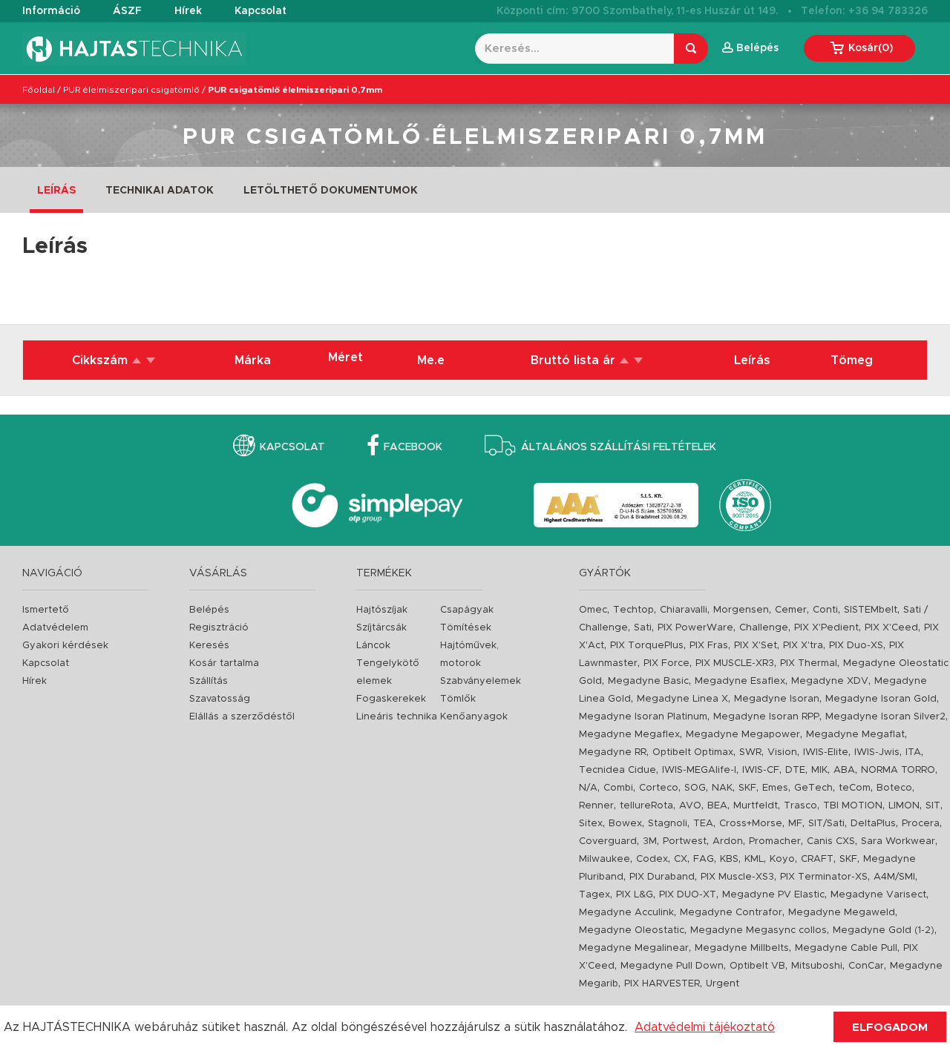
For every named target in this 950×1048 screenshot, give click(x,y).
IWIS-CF (760, 770)
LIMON (904, 806)
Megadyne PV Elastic (773, 895)
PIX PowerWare (695, 628)
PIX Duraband (662, 877)
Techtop (633, 610)
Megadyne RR (612, 752)
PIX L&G (634, 895)
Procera (921, 823)
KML (754, 859)
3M (650, 841)
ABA (844, 770)
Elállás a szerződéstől (242, 717)
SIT (933, 806)
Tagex (594, 895)
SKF (747, 788)
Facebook (413, 447)
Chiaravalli (683, 610)
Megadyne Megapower (743, 734)
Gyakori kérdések (65, 645)
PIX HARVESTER (662, 984)
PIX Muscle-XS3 (737, 877)
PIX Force (666, 663)
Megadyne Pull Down (672, 966)
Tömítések (465, 628)
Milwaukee (604, 859)
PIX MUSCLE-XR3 (734, 663)
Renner (596, 806)
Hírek (188, 11)
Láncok (373, 645)
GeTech (813, 788)
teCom (855, 788)
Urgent (722, 984)
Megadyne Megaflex (629, 734)
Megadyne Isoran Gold (881, 699)
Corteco (658, 788)
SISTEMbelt (870, 610)
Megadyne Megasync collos (758, 930)
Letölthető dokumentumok (330, 190)
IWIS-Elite (825, 752)
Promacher (775, 841)
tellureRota (646, 806)
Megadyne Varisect (878, 895)
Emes (775, 788)
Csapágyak (467, 610)
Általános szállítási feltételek (618, 447)
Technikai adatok (159, 190)
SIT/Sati (826, 823)
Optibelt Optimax (692, 752)
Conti (825, 610)
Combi (618, 788)
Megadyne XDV (829, 681)
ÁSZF (127, 11)
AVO (690, 806)
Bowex (625, 823)
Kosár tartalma (224, 663)
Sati (643, 628)
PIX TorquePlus (647, 645)
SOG (695, 788)
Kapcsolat (260, 11)
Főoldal (38, 89)
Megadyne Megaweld (841, 912)
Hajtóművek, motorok (469, 654)
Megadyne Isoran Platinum (643, 717)
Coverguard (608, 841)
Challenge (763, 628)
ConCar (866, 966)
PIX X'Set (755, 645)
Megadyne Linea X (682, 699)
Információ (51, 11)
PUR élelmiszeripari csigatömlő (131, 89)
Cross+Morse (750, 823)
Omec (593, 610)
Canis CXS (831, 841)
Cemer (791, 610)
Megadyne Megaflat (855, 734)
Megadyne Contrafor (731, 912)
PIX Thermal (808, 663)
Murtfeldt (755, 806)
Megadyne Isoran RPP (766, 717)
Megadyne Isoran (776, 699)
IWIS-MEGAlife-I (699, 770)
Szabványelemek (480, 681)
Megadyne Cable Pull (846, 948)
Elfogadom (890, 1027)
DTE (795, 770)
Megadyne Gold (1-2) (883, 930)
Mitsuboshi (816, 966)
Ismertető (45, 610)
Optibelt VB (757, 966)
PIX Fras (708, 645)
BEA (717, 806)
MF (795, 823)
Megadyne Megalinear (634, 948)
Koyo (782, 859)
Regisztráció (219, 628)
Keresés (209, 645)
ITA (913, 752)
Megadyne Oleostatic (631, 930)
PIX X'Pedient (826, 628)
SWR (750, 752)
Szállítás (208, 681)
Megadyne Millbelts (742, 948)
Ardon (727, 841)
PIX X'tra (803, 645)
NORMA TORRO (898, 770)
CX (680, 859)
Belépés (209, 610)
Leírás (56, 190)
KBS (729, 859)
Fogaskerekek (391, 699)
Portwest (685, 841)
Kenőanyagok (474, 717)
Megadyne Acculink (626, 912)
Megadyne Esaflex (740, 681)
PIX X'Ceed (891, 628)
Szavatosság (219, 699)
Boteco (894, 788)
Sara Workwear (898, 841)
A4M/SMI (894, 877)
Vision (782, 752)
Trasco (800, 806)
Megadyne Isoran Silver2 (885, 717)
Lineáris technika (396, 717)
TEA (703, 823)
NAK (722, 788)
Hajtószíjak (381, 610)
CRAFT (817, 859)
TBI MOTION (852, 806)
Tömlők (458, 699)
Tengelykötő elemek (387, 672)
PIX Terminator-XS (824, 877)
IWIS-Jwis (877, 752)
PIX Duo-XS (856, 645)
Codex (652, 859)
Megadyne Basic (648, 681)
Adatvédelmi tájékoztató (705, 1027)
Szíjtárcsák (381, 628)
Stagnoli (667, 823)
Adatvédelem (55, 628)
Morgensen (741, 610)
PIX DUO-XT (687, 895)
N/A (588, 788)
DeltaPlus (873, 823)
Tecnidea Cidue (617, 770)
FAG (703, 859)
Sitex (591, 823)
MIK (819, 770)
